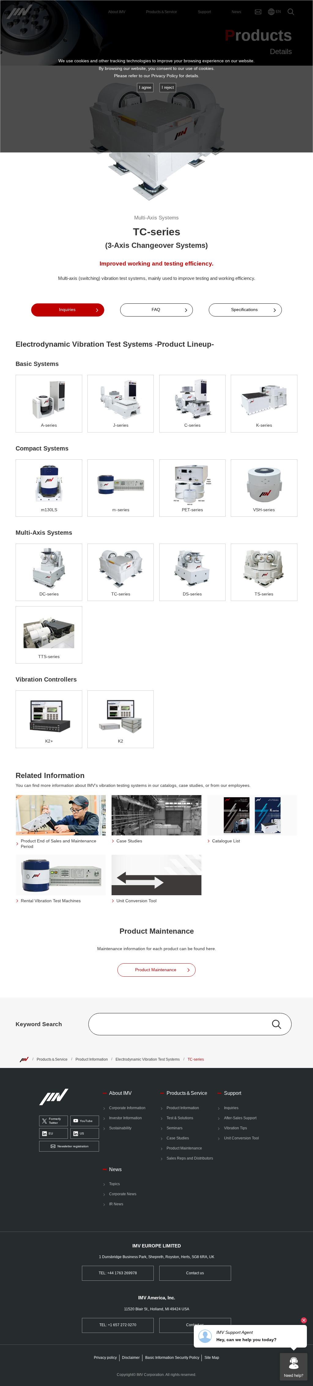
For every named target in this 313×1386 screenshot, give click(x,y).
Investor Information (125, 1118)
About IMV (120, 1093)
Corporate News (122, 1194)
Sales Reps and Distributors (190, 1158)
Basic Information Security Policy (172, 1357)
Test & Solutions (180, 1118)
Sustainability (120, 1128)
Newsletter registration (73, 1146)
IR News (116, 1204)
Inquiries (231, 1108)
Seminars (174, 1128)
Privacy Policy (164, 76)
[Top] (24, 1059)
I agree (145, 87)
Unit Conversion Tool (241, 1138)
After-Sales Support (240, 1118)
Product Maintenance (184, 1148)
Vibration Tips (235, 1128)
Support (232, 1093)
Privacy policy (105, 1357)
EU (51, 1133)
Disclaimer (131, 1357)
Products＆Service (52, 1059)
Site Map (211, 1357)
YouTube (86, 1121)
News (115, 1169)
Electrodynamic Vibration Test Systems (148, 1059)
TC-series (196, 1059)
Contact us (195, 1273)
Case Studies (178, 1138)
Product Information (91, 1059)
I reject (168, 87)
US (82, 1133)
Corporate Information (127, 1108)
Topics (114, 1184)
